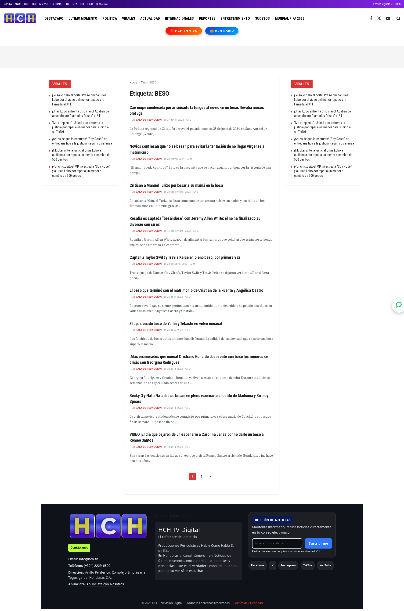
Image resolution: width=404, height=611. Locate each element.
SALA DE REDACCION (149, 119)
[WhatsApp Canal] (399, 305)
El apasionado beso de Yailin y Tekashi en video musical (176, 323)
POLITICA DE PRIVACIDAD (94, 4)
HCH (26, 4)
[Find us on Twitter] (379, 18)
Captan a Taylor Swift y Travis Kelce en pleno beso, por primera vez (185, 257)
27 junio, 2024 (175, 119)
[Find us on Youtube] (388, 18)
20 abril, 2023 (174, 407)
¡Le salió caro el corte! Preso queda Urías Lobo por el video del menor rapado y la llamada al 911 (79, 99)
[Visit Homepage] (20, 18)
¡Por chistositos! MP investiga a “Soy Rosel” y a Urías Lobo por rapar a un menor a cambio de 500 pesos (81, 171)
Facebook (257, 565)
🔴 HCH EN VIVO (184, 31)
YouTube (325, 565)
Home (133, 82)
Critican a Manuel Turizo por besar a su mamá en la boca (176, 185)
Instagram (288, 565)
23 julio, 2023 (174, 330)
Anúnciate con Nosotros (105, 584)
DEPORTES (207, 18)
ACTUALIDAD (150, 18)
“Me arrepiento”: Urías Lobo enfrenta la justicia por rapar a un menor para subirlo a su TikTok (80, 127)
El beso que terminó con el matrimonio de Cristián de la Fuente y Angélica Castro (196, 290)
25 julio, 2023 (174, 296)
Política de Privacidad (248, 603)
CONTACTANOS (12, 4)
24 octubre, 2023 (176, 263)
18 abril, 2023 (174, 446)
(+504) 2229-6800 (97, 565)
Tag (143, 82)
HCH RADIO (56, 4)
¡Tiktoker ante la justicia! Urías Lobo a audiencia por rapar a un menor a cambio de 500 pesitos (81, 154)
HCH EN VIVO (40, 4)
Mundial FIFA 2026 (289, 18)
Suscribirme (318, 543)
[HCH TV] (108, 526)
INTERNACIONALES (179, 18)
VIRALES (128, 18)
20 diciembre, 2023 (178, 191)
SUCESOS (262, 18)
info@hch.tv (88, 559)
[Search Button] (398, 18)
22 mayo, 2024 (175, 158)
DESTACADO (54, 18)
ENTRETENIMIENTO (235, 18)
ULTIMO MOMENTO (83, 18)
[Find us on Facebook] (371, 18)
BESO (153, 82)
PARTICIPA (71, 4)
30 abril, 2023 (174, 368)
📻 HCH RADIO (222, 31)
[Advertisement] (202, 56)
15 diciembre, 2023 (178, 230)
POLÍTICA (109, 18)
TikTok (307, 565)
